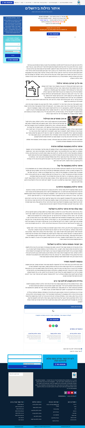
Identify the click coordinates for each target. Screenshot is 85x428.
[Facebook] (75, 392)
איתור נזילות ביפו (37, 416)
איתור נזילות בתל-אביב (34, 333)
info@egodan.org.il (19, 426)
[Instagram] (68, 392)
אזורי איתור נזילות (44, 11)
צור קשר (16, 2)
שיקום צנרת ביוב (53, 2)
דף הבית (50, 11)
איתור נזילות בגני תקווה (36, 419)
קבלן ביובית (56, 409)
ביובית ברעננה (55, 420)
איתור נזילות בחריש (75, 333)
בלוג (22, 2)
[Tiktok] (65, 392)
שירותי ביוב (28, 2)
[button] (25, 306)
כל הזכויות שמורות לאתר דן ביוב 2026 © (42, 426)
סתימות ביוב (56, 415)
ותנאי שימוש (26, 363)
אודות (70, 2)
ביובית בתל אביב (55, 417)
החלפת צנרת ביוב (64, 2)
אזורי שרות (36, 2)
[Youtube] (72, 392)
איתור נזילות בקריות (36, 413)
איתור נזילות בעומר (55, 333)
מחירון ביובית (43, 2)
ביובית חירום (56, 412)
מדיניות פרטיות (10, 51)
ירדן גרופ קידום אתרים (65, 426)
